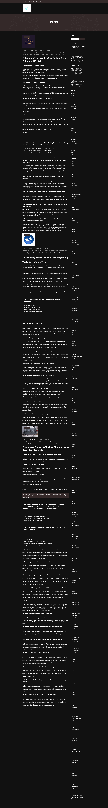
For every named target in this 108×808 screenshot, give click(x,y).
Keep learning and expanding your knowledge (32, 309)
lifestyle (64, 52)
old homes (74, 575)
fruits (49, 52)
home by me (74, 420)
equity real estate (75, 360)
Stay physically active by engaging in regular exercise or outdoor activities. (37, 150)
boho (73, 260)
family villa (74, 363)
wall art (73, 784)
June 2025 (73, 123)
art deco (73, 220)
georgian (73, 387)
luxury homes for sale (76, 532)
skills (27, 253)
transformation (31, 253)
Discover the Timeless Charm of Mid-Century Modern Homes (78, 81)
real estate (74, 624)
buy (72, 266)
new (44, 252)
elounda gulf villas (75, 358)
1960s (73, 163)
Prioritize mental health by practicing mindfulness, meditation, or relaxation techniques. (40, 152)
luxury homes (74, 529)
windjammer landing (75, 793)
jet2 (73, 501)
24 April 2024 (24, 439)
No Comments (41, 50)
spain (73, 696)
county (73, 325)
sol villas (73, 694)
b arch (73, 235)
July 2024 (72, 148)
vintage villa (74, 782)
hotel (73, 446)
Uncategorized (48, 50)
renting (73, 661)
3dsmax (73, 187)
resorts (73, 672)
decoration (74, 341)
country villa (74, 323)
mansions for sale (75, 543)
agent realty (74, 196)
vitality (56, 54)
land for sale (74, 512)
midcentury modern (75, 547)
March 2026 (73, 104)
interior (73, 470)
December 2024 (74, 137)
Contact (43, 8)
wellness (63, 54)
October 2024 (73, 141)
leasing (73, 521)
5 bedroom (74, 189)
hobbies (31, 252)
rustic (73, 676)
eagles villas (74, 352)
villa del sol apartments (76, 751)
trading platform (74, 80)
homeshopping (74, 437)
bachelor (73, 238)
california (74, 273)
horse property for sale (76, 442)
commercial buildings (76, 297)
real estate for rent (75, 637)
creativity (39, 250)
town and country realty (76, 718)
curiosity (43, 250)
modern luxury (74, 558)
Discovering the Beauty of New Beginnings (45, 257)
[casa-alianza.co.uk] (26, 8)
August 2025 (73, 119)
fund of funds (74, 382)
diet (36, 52)
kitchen (73, 503)
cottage (73, 312)
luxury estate (74, 527)
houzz (73, 461)
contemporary (74, 310)
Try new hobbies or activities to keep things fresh (33, 311)
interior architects (75, 472)
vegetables (52, 54)
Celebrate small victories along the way (31, 320)
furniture (73, 385)
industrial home (75, 468)
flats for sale (74, 374)
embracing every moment (33, 441)
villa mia (73, 764)
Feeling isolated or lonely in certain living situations (33, 545)
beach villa (74, 246)
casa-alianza (34, 50)
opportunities (47, 252)
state (73, 703)
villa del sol (74, 749)
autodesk (73, 231)
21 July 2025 (24, 248)
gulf (73, 400)
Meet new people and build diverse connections (32, 313)
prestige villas (74, 593)
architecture (74, 218)
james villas (74, 496)
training (73, 727)
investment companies (76, 483)
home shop (74, 431)
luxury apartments (75, 525)
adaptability (28, 250)
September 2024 (74, 143)
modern (73, 551)
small (73, 692)
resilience (24, 253)
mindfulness (31, 54)
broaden (32, 250)
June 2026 (73, 97)
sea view (73, 683)
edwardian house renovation (77, 356)
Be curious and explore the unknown (30, 317)
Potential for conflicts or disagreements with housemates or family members (38, 543)
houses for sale (74, 459)
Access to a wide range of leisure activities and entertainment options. (36, 518)
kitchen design (74, 505)
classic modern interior (76, 288)
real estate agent (75, 626)
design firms (74, 345)
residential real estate (76, 668)
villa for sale (74, 753)
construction (74, 308)
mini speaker (74, 549)
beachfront (74, 249)
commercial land (75, 299)
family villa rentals (75, 365)
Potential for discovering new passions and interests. (33, 520)
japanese (73, 499)
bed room (74, 253)
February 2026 (73, 106)
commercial (74, 295)
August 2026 (73, 93)
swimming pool (75, 707)
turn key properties (75, 729)
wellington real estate (76, 788)
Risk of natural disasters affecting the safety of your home (34, 541)
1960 (73, 161)
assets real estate (75, 222)
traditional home (75, 725)
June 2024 (73, 150)
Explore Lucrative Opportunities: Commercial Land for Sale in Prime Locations (77, 57)
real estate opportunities (76, 648)
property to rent (75, 619)
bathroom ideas (75, 242)
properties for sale (75, 604)
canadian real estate (75, 275)
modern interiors (75, 556)
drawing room (74, 349)
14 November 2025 (25, 50)
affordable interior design (76, 194)
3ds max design (74, 185)
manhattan (74, 540)
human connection (57, 441)
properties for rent (75, 602)
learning (41, 252)
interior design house (76, 477)
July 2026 (72, 95)
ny (72, 567)
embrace (46, 250)
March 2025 (73, 130)
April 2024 (73, 154)
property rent (74, 615)
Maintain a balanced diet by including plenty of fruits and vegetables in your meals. (39, 148)
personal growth (37, 54)
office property (74, 571)
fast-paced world (44, 52)
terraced (73, 711)
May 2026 (73, 99)
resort (73, 670)
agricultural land (75, 200)
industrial (74, 466)
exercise (39, 52)
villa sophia (74, 771)
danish (73, 332)
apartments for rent (75, 213)
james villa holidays (75, 494)
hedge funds (74, 402)
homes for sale (74, 435)
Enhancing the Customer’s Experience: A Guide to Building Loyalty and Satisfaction (77, 69)
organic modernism (75, 580)
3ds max (73, 183)
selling (73, 687)
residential (74, 663)
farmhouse (74, 367)
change (31, 52)
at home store (74, 229)
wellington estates (75, 786)
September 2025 (74, 117)
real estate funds (75, 641)
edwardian (74, 354)
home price (74, 428)
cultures (27, 441)
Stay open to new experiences (29, 305)
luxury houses (74, 534)
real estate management (76, 646)
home (73, 413)
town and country (75, 716)
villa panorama (74, 766)
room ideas (74, 674)
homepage (73, 72)
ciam (73, 279)
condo (73, 303)
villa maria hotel (75, 760)
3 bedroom (74, 181)
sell (72, 685)
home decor (74, 424)
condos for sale (74, 306)
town (73, 714)
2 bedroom (74, 170)
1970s (73, 167)
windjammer (74, 790)
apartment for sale (75, 209)
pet (72, 584)
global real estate (75, 389)
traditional (74, 720)
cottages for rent (75, 314)
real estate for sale (75, 639)
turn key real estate (75, 731)
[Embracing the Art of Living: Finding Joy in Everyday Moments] (30, 431)
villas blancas (74, 775)
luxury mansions (75, 536)
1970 (73, 165)
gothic (73, 398)
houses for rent (74, 457)
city (72, 281)
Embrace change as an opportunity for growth (32, 307)
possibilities (62, 252)
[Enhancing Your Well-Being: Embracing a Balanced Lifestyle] (28, 41)
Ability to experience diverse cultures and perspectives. (34, 514)
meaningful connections (35, 443)
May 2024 (73, 152)
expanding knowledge (63, 250)
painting (73, 582)
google (73, 393)
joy (61, 441)
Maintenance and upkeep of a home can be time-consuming (34, 535)
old (72, 573)
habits (55, 52)
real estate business (75, 632)
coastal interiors (75, 290)
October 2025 (73, 115)
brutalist (73, 262)
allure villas (74, 205)
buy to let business (75, 268)
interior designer (75, 481)
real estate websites (75, 650)
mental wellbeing (25, 54)
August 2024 (73, 145)
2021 (73, 176)
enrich (54, 250)
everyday (48, 441)
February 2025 (73, 132)
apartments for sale (75, 216)
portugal (73, 591)
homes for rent (74, 433)
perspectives (57, 252)
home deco (74, 422)
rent (73, 657)
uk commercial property (76, 736)
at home (73, 227)
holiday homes (74, 404)
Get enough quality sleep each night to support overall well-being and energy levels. (39, 154)
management (74, 538)
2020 (73, 174)
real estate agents (75, 628)
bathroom (74, 240)
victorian (73, 744)
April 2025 (73, 128)
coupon (73, 328)
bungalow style (74, 264)
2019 (73, 172)
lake (73, 507)
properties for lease (75, 600)
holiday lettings (75, 409)
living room (74, 523)
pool (73, 586)
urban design (74, 740)
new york (73, 562)
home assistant (74, 415)
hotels (73, 448)
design (73, 343)
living (30, 443)
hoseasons (74, 444)
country (73, 317)
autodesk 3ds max (75, 233)
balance (27, 52)
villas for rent (74, 777)
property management (76, 613)
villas (73, 773)
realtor (73, 654)
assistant (73, 224)
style (73, 705)
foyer (73, 376)
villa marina (74, 762)
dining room (74, 347)
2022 (73, 178)
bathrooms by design (75, 244)
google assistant (75, 396)
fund (73, 380)
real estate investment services (77, 643)
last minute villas (75, 518)
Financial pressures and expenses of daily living (32, 532)
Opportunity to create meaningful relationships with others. (35, 511)
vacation (73, 742)
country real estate (75, 321)
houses (73, 455)
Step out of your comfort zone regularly (31, 315)
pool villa (73, 589)
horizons (35, 252)
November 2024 (74, 139)
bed (72, 251)
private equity (74, 597)
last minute (74, 516)
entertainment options (42, 441)
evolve (57, 250)
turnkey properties (75, 733)
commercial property (76, 301)
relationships (42, 54)
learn (38, 252)
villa (73, 747)
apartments (74, 211)
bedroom (73, 255)
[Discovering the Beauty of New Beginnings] (28, 239)
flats (73, 371)
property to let (74, 617)
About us (36, 8)
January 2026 (73, 108)
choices (34, 52)
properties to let (75, 606)
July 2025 (72, 121)
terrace (73, 709)
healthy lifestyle (60, 52)
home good (74, 426)
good (73, 391)
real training (74, 652)
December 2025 (74, 110)
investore (73, 492)
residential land (75, 665)
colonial (73, 292)
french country (74, 378)
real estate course (75, 635)
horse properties (75, 439)
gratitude (52, 52)
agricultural (74, 198)
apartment (74, 207)
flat (72, 369)
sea (72, 681)
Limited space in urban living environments (31, 539)
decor (73, 336)
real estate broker (75, 630)
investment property (75, 490)
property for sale (75, 608)
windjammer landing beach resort (78, 795)
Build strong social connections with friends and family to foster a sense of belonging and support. (41, 157)
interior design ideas (75, 479)
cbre (73, 277)
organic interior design (76, 578)
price (73, 595)
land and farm (74, 510)
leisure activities (25, 443)
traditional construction (76, 722)
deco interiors (74, 334)
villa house (74, 755)
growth (28, 252)
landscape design (75, 514)
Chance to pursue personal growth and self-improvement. (34, 516)
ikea (73, 464)
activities (24, 52)
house (73, 450)
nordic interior (74, 564)
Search (72, 35)
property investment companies (77, 611)
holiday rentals (74, 411)
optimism (52, 252)
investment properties (76, 488)
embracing (51, 250)
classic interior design (76, 286)
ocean (73, 569)
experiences (24, 252)
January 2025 (73, 134)
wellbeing (59, 54)
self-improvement (60, 443)
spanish (73, 698)
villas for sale (74, 779)
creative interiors (75, 330)
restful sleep (48, 54)
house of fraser (74, 453)
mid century (74, 545)
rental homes (74, 659)
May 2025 (73, 126)
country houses (75, 319)
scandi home (74, 679)
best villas (74, 257)
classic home (74, 284)
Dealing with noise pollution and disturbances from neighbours (35, 537)
